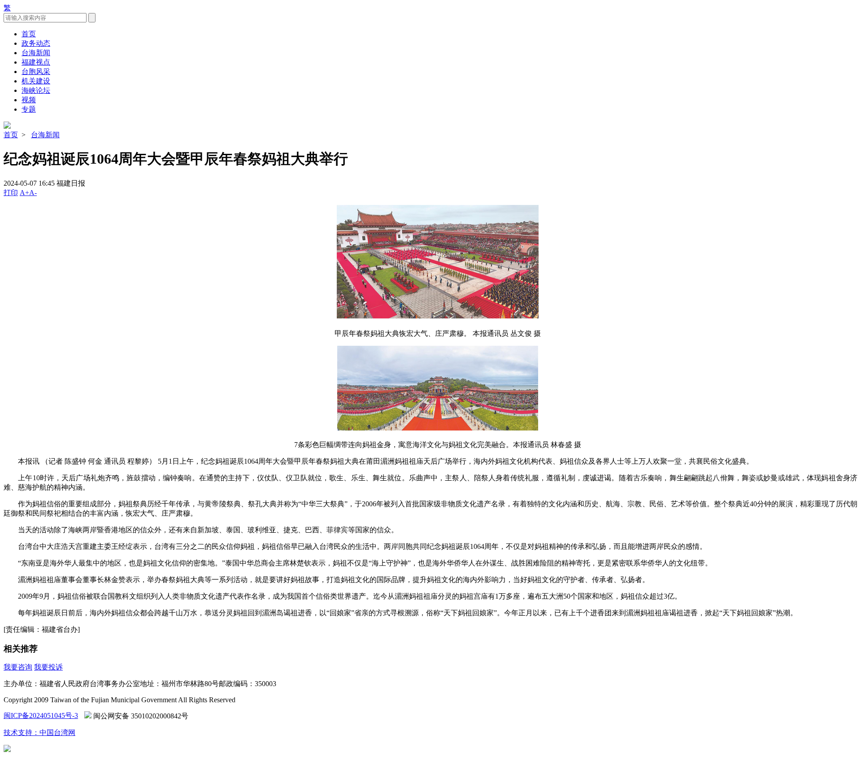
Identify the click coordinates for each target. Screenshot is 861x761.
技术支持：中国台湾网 (39, 732)
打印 (11, 192)
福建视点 (36, 62)
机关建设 (36, 81)
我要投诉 (48, 667)
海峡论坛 (36, 90)
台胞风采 (36, 71)
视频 (29, 100)
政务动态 (36, 43)
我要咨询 (18, 667)
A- (33, 192)
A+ (24, 192)
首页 (29, 34)
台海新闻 (36, 53)
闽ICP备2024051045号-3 (41, 715)
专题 (29, 109)
